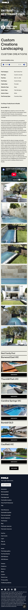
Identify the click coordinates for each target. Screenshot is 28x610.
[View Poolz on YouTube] (2, 589)
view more (14, 468)
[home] (5, 2)
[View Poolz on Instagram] (8, 589)
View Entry (14, 374)
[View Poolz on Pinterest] (12, 589)
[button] (25, 2)
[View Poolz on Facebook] (5, 589)
